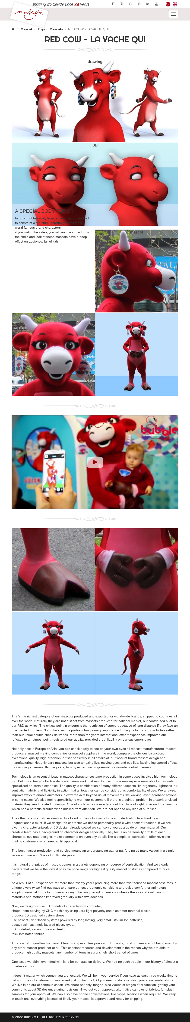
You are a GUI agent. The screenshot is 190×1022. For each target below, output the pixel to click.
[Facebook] (112, 3)
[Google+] (130, 3)
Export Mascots (50, 29)
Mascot (26, 29)
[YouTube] (156, 3)
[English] (175, 4)
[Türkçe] (168, 4)
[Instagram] (121, 3)
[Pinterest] (139, 3)
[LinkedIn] (148, 3)
